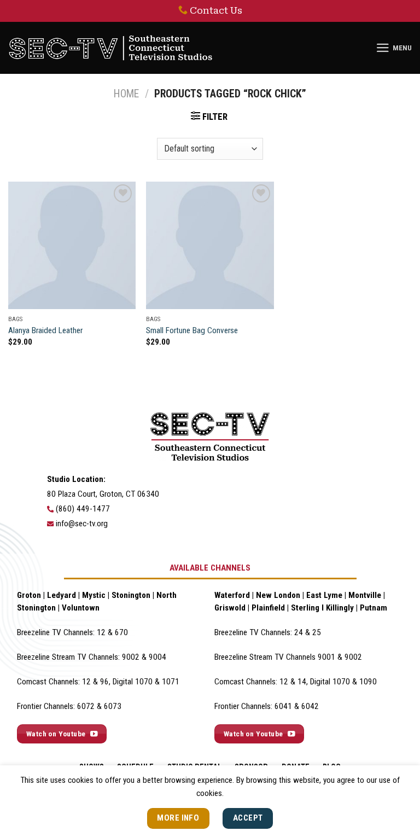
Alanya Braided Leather (45, 330)
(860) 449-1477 (83, 509)
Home (126, 94)
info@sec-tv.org (82, 523)
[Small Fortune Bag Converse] (209, 245)
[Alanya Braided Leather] (72, 245)
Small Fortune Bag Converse (192, 330)
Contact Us (216, 10)
